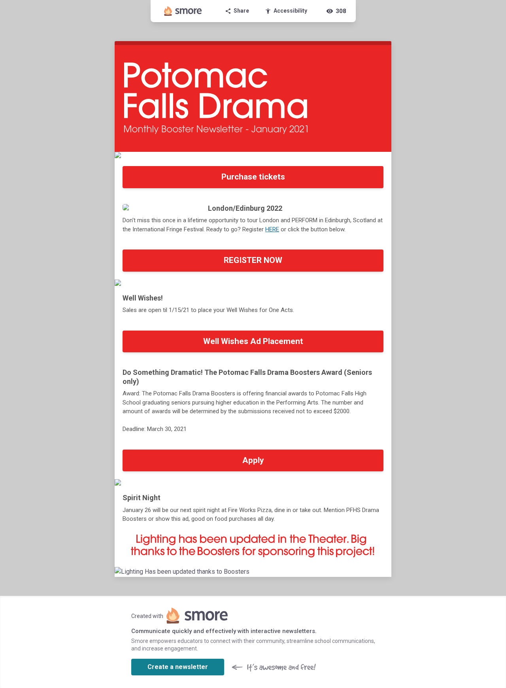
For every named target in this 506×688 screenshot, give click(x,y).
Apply (253, 460)
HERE (272, 229)
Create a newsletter (177, 667)
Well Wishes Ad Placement (253, 341)
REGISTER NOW (253, 260)
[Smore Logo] (183, 11)
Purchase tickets (253, 176)
